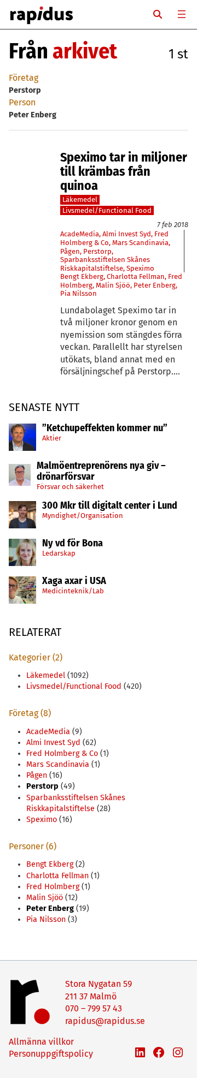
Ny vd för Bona (72, 543)
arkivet (85, 51)
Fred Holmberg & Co (62, 753)
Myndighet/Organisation (82, 515)
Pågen (70, 251)
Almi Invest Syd (126, 234)
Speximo (140, 268)
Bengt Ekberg (81, 276)
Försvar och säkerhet (70, 487)
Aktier (51, 438)
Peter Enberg (155, 285)
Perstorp (97, 251)
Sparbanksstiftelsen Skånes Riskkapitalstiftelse (105, 263)
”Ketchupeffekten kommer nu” (104, 428)
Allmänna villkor (41, 1042)
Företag (23, 78)
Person (22, 102)
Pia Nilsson (78, 293)
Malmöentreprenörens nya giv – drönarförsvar (101, 472)
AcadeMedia (79, 234)
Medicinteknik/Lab (73, 591)
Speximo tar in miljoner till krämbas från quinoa (123, 171)
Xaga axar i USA (74, 581)
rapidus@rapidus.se (105, 1021)
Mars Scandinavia (140, 243)
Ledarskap (59, 553)
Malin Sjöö (113, 285)
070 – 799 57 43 (93, 1008)
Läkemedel (79, 199)
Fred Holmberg (52, 886)
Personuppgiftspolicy (51, 1054)
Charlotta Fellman (136, 276)
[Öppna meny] (181, 14)
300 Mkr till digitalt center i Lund (109, 506)
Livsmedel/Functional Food (107, 210)
